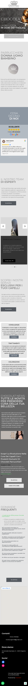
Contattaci (14, 337)
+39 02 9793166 (14, 637)
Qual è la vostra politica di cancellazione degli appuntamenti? (12, 545)
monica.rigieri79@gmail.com (14, 639)
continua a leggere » (6, 474)
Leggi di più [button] (5, 153)
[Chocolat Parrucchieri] (14, 4)
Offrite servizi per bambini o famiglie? (14, 557)
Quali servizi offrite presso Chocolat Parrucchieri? (13, 516)
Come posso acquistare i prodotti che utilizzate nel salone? (13, 554)
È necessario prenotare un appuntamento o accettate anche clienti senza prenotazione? (13, 529)
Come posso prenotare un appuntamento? (10, 541)
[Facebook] (3, 662)
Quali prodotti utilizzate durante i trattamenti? (12, 533)
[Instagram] (3, 665)
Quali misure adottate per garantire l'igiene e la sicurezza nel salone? (13, 561)
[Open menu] (1, 9)
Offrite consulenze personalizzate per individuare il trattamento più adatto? (13, 537)
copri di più (14, 355)
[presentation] (3, 226)
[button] (14, 516)
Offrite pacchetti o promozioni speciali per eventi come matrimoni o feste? (13, 550)
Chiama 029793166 (22, 9)
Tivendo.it (18, 677)
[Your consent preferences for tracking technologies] (25, 683)
